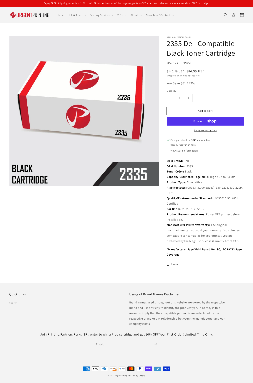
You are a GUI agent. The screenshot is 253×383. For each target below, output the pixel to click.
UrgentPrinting (121, 375)
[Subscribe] (156, 344)
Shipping (171, 75)
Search (13, 302)
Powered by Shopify (137, 375)
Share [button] (174, 264)
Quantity (171, 90)
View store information (184, 150)
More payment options (205, 130)
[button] (77, 15)
